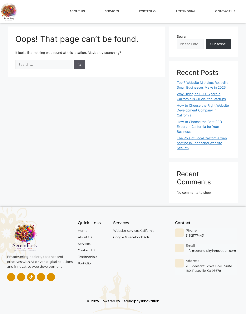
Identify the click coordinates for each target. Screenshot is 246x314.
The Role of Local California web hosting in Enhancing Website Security (202, 143)
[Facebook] (11, 277)
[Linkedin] (21, 277)
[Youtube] (51, 277)
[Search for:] (44, 64)
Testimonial (185, 11)
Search (182, 36)
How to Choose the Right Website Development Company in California (203, 110)
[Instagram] (41, 277)
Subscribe (218, 44)
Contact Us (225, 11)
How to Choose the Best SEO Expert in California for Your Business (199, 127)
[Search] (79, 64)
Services (112, 11)
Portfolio (147, 11)
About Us (77, 11)
